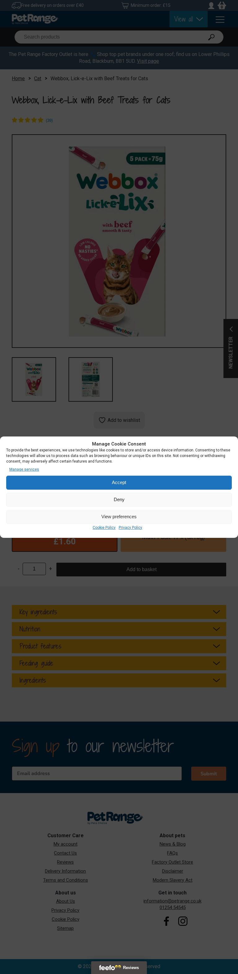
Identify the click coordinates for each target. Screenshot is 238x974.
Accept (119, 482)
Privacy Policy (130, 527)
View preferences (119, 516)
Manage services (24, 469)
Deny (119, 499)
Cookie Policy (104, 527)
